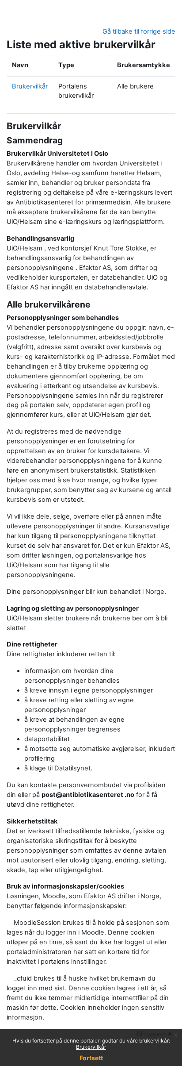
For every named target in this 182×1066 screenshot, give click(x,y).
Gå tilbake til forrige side (138, 31)
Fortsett (91, 1058)
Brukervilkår (91, 1046)
